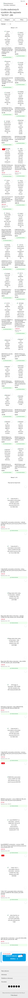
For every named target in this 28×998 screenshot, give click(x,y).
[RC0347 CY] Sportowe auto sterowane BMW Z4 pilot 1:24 (20, 355)
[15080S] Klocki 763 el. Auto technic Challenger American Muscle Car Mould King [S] (20, 110)
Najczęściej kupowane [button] (14, 482)
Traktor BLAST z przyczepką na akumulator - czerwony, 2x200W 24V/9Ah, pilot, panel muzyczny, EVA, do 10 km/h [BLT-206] (13, 753)
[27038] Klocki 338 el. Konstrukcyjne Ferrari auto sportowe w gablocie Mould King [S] (7, 138)
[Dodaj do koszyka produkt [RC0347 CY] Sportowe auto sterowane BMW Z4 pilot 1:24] (24, 350)
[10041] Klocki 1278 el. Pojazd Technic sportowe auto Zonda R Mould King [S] (20, 50)
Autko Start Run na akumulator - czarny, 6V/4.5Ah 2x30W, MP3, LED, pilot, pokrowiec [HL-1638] (13, 938)
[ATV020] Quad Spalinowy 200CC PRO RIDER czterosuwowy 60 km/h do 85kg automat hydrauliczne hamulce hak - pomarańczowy (20, 323)
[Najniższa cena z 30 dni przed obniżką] (12, 174)
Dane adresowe (5, 971)
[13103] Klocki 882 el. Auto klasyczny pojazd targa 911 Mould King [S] (20, 79)
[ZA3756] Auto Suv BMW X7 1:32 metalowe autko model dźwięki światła (20, 138)
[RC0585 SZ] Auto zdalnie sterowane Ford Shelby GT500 (20, 411)
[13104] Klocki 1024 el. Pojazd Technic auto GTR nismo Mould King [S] (7, 109)
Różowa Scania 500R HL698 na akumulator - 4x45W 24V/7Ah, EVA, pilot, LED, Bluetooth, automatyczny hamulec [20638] (7, 233)
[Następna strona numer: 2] (21, 28)
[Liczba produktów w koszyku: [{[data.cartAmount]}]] (25, 4)
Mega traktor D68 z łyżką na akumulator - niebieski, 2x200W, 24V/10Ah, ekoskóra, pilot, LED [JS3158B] (12, 616)
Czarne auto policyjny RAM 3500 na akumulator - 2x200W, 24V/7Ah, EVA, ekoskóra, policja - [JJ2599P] (7, 50)
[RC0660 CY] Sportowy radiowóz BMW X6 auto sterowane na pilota (20, 438)
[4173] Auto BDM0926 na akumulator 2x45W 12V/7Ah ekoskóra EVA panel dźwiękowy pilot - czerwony (7, 322)
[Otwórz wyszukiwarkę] (20, 4)
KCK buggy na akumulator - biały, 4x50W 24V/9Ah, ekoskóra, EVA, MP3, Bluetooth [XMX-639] (12, 707)
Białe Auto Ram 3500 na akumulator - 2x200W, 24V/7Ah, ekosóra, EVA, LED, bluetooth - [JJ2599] (20, 167)
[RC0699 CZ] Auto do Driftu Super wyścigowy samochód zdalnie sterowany (7, 466)
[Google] (19, 986)
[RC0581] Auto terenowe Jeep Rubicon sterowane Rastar (7, 411)
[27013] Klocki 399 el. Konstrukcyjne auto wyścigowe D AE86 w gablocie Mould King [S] (20, 263)
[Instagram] (12, 986)
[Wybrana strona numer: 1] (14, 28)
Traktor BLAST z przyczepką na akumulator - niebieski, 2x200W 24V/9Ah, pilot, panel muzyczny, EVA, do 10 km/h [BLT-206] (13, 523)
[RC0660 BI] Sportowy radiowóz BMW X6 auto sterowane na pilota (7, 438)
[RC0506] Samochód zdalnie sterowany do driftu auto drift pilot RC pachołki (20, 383)
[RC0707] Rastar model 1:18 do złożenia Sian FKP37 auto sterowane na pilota (20, 466)
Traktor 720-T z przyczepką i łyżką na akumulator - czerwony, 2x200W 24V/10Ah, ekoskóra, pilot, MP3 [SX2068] (12, 892)
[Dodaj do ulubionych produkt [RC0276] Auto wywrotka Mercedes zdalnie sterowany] (12, 338)
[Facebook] (9, 986)
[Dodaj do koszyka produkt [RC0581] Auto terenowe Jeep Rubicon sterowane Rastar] (11, 406)
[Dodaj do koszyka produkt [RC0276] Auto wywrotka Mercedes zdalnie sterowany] (11, 350)
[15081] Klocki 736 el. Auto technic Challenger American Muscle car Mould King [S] (20, 231)
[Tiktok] (16, 986)
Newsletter (4, 981)
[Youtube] (14, 986)
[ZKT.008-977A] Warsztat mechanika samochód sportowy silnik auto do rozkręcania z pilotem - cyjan (7, 168)
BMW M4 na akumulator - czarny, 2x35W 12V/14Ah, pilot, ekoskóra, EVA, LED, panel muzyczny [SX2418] (13, 799)
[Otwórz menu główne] (1, 4)
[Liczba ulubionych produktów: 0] (23, 4)
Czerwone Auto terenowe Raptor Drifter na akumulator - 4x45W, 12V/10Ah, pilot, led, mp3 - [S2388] (7, 80)
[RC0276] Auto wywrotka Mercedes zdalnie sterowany (7, 355)
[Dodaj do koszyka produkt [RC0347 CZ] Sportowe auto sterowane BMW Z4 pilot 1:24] (11, 377)
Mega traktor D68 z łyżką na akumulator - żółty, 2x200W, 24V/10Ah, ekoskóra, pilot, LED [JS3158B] (13, 662)
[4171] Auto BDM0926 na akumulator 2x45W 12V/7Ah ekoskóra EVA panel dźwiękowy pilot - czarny (20, 292)
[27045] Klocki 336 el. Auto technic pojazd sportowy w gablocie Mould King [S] (6, 291)
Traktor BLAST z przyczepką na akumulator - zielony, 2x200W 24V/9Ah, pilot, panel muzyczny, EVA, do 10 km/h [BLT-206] (13, 570)
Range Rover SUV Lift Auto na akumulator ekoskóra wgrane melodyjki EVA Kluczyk (20, 199)
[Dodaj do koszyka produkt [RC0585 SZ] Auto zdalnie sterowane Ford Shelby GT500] (24, 406)
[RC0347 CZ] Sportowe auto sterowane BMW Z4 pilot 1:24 (7, 382)
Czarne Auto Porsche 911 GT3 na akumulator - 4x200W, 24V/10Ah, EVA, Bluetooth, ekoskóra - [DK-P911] (7, 199)
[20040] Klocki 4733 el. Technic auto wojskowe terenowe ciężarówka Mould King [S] (7, 263)
